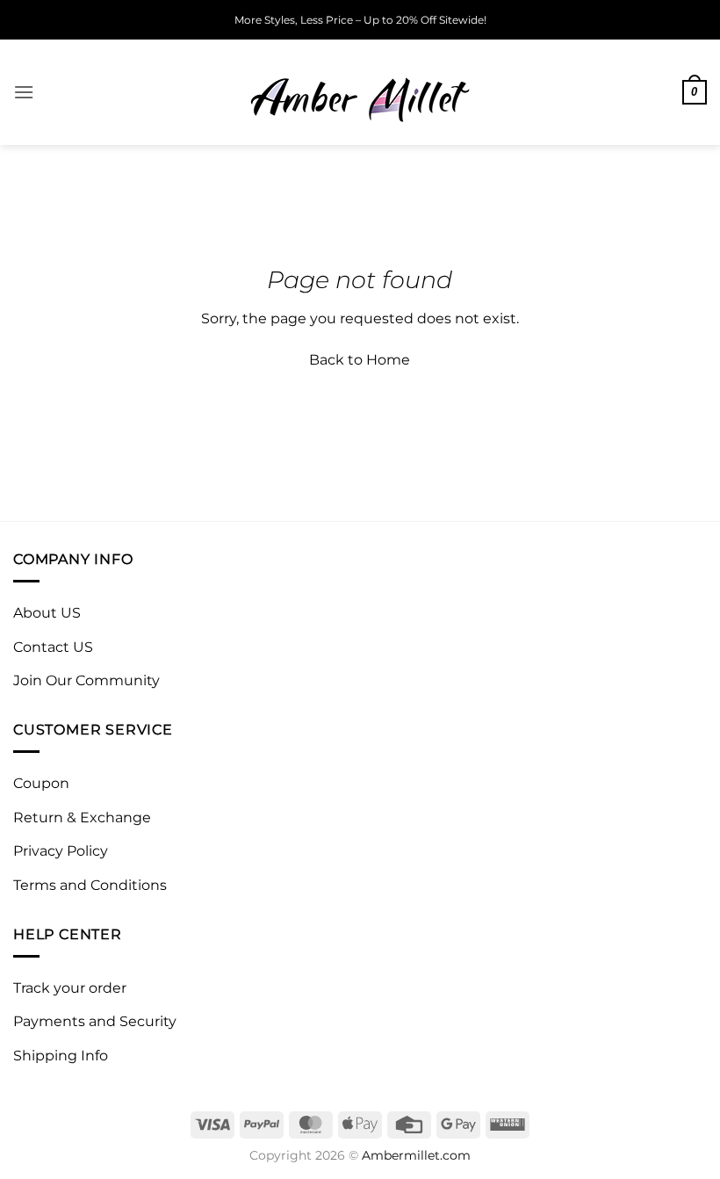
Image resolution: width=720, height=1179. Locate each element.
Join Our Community (86, 680)
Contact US (53, 647)
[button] (23, 91)
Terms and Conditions (90, 885)
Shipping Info (60, 1055)
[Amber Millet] (360, 92)
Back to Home (359, 359)
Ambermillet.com (416, 1155)
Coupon (41, 783)
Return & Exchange (82, 817)
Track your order (69, 988)
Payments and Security (94, 1021)
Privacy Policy (60, 851)
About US (47, 612)
